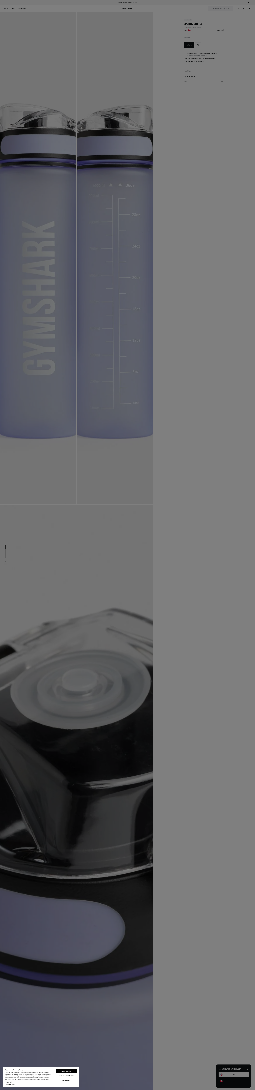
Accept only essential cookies (66, 1075)
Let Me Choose (66, 1080)
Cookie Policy (9, 1082)
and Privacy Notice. (10, 1084)
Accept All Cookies (66, 1071)
